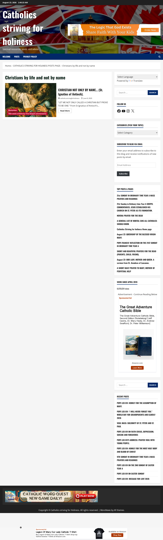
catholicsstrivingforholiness (69, 98)
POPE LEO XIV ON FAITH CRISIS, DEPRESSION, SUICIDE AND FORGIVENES (135, 433)
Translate (137, 80)
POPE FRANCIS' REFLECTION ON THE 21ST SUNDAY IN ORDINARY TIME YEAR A (137, 244)
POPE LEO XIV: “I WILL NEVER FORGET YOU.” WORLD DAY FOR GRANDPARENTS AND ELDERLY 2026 (136, 415)
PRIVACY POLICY (30, 56)
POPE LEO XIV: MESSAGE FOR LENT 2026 (133, 478)
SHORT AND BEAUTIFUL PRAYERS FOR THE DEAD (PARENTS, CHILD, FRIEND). (136, 253)
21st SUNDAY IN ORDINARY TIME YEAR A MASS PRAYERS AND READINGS (136, 197)
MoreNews (105, 510)
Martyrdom (12, 110)
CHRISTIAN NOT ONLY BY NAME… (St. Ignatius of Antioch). (30, 100)
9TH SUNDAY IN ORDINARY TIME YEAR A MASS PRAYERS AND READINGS (136, 458)
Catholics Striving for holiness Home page (134, 229)
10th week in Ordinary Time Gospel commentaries (27, 114)
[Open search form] (159, 56)
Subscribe (123, 173)
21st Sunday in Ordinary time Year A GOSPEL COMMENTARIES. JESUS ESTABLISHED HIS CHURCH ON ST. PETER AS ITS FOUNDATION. (135, 207)
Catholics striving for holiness (23, 28)
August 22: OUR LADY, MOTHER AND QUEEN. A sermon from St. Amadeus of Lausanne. (135, 261)
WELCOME (6, 56)
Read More (66, 111)
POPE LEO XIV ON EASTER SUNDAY (130, 473)
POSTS (16, 56)
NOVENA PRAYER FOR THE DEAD (130, 215)
